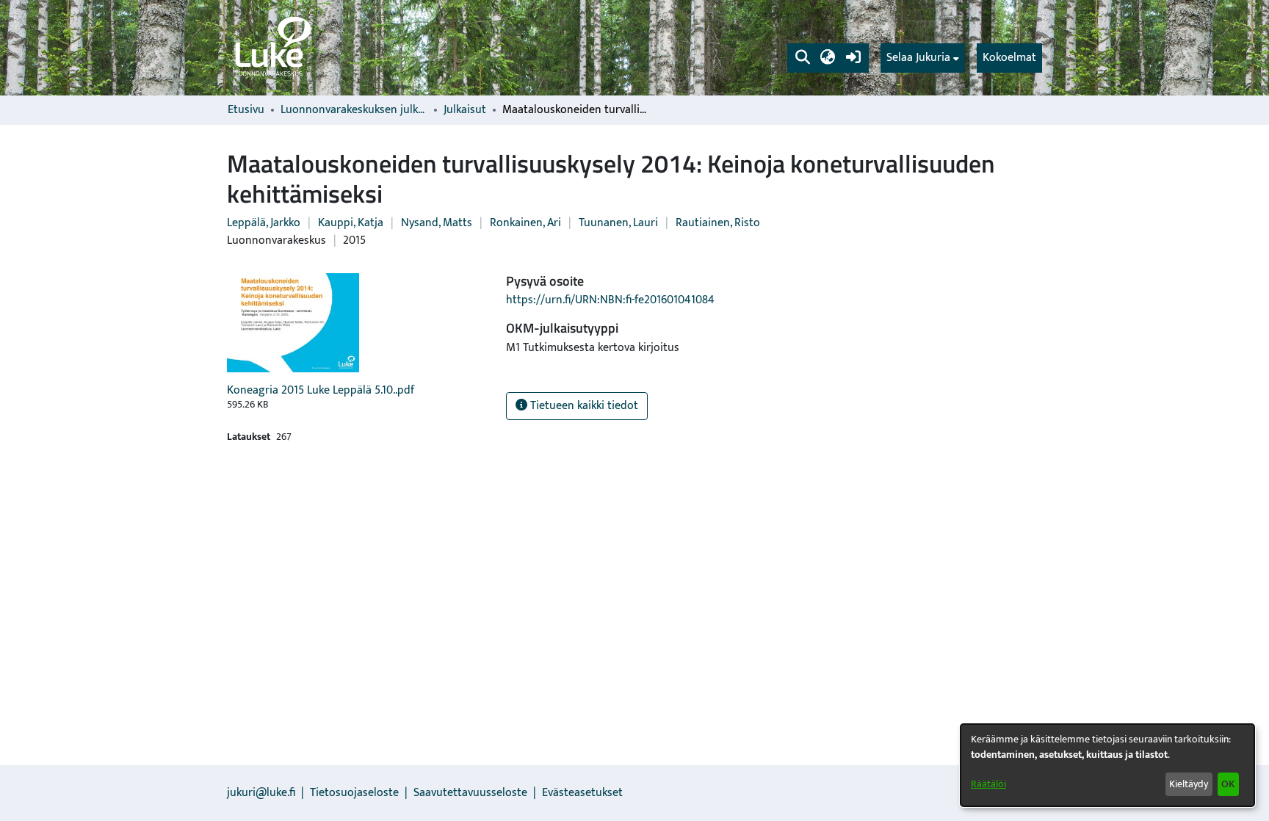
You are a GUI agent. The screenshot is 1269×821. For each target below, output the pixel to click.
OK (1227, 783)
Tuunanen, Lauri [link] (618, 223)
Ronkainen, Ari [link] (525, 223)
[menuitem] (923, 58)
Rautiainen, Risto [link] (718, 223)
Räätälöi (988, 784)
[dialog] (1107, 765)
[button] (802, 58)
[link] (272, 47)
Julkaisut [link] (465, 110)
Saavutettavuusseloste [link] (470, 793)
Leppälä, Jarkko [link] (263, 223)
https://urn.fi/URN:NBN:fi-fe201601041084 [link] (610, 300)
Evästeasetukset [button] (582, 793)
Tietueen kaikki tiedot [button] (582, 406)
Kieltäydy (1188, 783)
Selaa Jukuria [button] (918, 58)
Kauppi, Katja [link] (350, 223)
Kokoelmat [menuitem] (1009, 58)
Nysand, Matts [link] (436, 223)
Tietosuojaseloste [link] (354, 793)
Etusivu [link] (246, 110)
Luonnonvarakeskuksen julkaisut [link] (354, 110)
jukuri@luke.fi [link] (261, 793)
